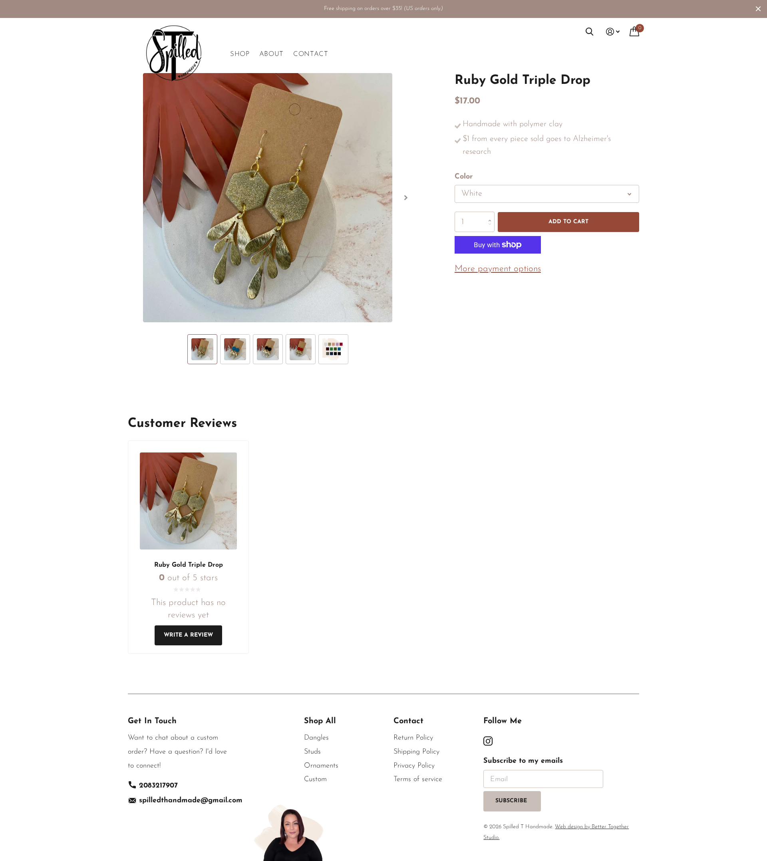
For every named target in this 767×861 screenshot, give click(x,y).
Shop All (320, 721)
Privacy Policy (414, 766)
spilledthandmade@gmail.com (190, 800)
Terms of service (417, 779)
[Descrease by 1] (492, 229)
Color (464, 177)
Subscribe (512, 801)
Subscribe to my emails (523, 761)
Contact (310, 54)
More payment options (498, 268)
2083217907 (158, 786)
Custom (315, 779)
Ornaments (321, 766)
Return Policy (413, 738)
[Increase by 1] (492, 215)
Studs (312, 752)
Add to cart (568, 221)
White (471, 194)
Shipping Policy (416, 752)
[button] (405, 197)
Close (758, 9)
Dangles (316, 738)
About (271, 54)
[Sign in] (613, 32)
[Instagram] (488, 741)
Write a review (188, 635)
